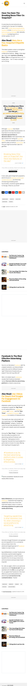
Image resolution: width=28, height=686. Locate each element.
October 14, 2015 (16, 119)
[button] (2, 3)
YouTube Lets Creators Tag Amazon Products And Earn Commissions (16, 257)
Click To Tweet (18, 163)
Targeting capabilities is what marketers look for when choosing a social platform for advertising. (13, 520)
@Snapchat (14, 108)
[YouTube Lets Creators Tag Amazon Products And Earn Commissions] (4, 256)
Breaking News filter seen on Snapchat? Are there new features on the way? (13, 157)
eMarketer (19, 377)
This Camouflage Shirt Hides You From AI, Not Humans (18, 272)
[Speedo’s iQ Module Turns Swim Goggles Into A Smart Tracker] (4, 264)
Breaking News (5, 199)
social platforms (11, 586)
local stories (19, 142)
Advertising (4, 584)
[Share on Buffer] (3, 192)
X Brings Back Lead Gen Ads (16, 287)
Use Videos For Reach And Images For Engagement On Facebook (12, 397)
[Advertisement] (14, 80)
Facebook (4, 30)
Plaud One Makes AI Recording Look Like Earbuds (17, 279)
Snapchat (4, 34)
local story (18, 199)
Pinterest (16, 413)
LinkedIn (4, 411)
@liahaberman (17, 110)
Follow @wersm (13, 472)
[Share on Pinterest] (13, 192)
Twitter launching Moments (16, 28)
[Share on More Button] (23, 192)
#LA (7, 108)
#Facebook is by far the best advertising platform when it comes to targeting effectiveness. (13, 457)
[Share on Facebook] (6, 192)
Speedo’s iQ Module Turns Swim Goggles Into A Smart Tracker (17, 264)
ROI (21, 584)
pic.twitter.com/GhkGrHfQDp (13, 113)
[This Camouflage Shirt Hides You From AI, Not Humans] (4, 272)
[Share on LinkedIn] (16, 192)
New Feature (4, 201)
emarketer (11, 584)
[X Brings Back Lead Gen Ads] (4, 287)
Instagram (10, 413)
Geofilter (12, 199)
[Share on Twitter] (9, 192)
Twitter (11, 411)
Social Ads (4, 586)
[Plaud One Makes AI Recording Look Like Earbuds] (4, 279)
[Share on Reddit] (20, 192)
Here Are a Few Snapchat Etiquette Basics (13, 43)
